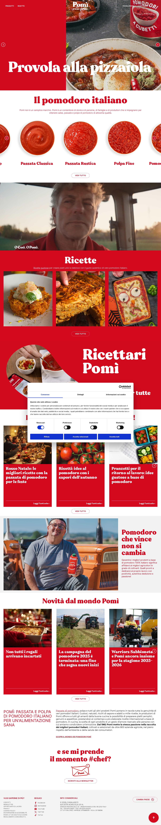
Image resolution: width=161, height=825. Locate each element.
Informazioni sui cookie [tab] (116, 395)
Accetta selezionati (80, 437)
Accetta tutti (114, 437)
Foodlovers (128, 6)
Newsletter (8, 804)
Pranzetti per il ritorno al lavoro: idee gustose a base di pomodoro (132, 475)
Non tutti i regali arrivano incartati (23, 654)
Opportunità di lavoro (13, 806)
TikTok (40, 815)
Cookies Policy (9, 811)
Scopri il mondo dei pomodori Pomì (73, 737)
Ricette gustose (41, 268)
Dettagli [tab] (80, 395)
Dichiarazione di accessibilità (15, 813)
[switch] (67, 427)
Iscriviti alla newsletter (80, 781)
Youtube (41, 809)
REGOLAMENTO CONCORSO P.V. (15, 817)
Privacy (7, 808)
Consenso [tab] (45, 395)
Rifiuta (46, 437)
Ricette (21, 6)
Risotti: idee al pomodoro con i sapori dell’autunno (78, 473)
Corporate (143, 6)
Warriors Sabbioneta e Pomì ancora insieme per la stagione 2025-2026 (133, 658)
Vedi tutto (80, 175)
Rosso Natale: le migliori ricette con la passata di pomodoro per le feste (27, 475)
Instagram (42, 806)
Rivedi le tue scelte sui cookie (15, 815)
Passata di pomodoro (67, 711)
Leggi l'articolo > (41, 503)
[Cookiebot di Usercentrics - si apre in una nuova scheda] (120, 387)
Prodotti (9, 6)
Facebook (41, 803)
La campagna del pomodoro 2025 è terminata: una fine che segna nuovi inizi (79, 658)
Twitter (41, 812)
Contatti (7, 802)
